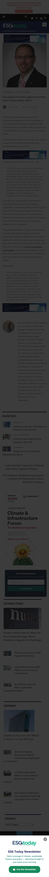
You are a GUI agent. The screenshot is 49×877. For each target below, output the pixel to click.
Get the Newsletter (26, 869)
